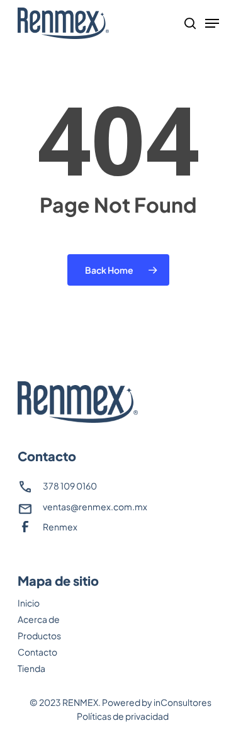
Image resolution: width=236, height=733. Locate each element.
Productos (39, 635)
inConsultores (182, 702)
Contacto (37, 651)
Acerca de (39, 619)
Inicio (29, 602)
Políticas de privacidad (123, 716)
